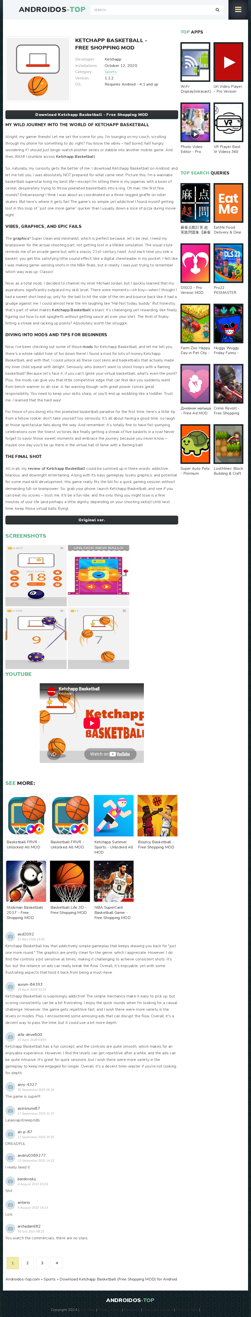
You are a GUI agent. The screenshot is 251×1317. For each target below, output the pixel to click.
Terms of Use (187, 1309)
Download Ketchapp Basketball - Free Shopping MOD (91, 114)
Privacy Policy (109, 1309)
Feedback (132, 1309)
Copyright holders (158, 1309)
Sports (111, 72)
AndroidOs (52, 10)
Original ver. (91, 520)
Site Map (87, 1309)
